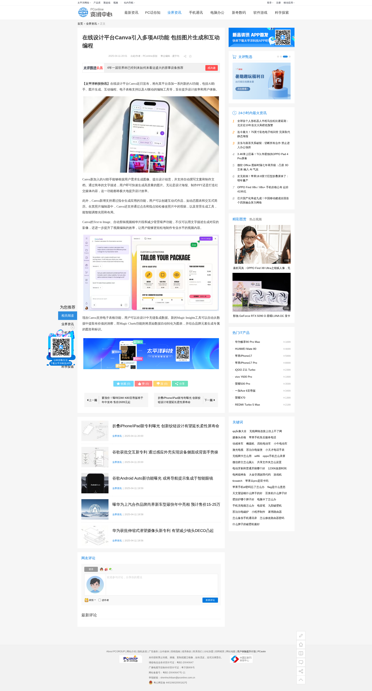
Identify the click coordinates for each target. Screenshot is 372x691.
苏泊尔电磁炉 (240, 511)
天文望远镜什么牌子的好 (247, 493)
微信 (111, 569)
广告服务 (153, 651)
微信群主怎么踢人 (243, 462)
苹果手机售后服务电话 (262, 437)
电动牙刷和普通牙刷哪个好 (248, 468)
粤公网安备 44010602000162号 (170, 682)
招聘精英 (219, 651)
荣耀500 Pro (242, 383)
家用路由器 (275, 511)
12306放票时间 (277, 468)
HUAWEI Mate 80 (245, 348)
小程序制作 (258, 511)
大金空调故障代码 (260, 474)
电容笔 (261, 505)
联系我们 (197, 651)
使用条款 (186, 651)
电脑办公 (217, 13)
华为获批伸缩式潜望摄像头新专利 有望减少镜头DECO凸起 (163, 530)
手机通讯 (196, 13)
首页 (80, 23)
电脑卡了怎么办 (266, 499)
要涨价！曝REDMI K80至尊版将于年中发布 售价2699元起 (122, 400)
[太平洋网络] (130, 662)
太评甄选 (245, 57)
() (125, 383)
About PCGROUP (115, 651)
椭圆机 (250, 443)
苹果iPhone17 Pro (246, 362)
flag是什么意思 (276, 487)
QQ (102, 569)
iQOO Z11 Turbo (245, 369)
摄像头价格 (239, 437)
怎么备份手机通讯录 (244, 518)
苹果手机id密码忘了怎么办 (248, 487)
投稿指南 (175, 651)
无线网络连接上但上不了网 (265, 431)
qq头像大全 (239, 431)
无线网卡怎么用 (241, 456)
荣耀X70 (240, 397)
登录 (269, 2)
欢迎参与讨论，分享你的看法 (124, 577)
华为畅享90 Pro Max (247, 341)
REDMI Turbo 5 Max (247, 404)
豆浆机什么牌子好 (276, 493)
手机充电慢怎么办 (243, 505)
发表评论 (210, 600)
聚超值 (106, 2)
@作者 (105, 600)
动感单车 (237, 443)
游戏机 (278, 474)
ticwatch (237, 480)
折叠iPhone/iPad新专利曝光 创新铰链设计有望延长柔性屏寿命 (179, 400)
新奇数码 (239, 13)
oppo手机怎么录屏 (274, 456)
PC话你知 (152, 13)
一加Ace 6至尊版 (245, 390)
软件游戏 (260, 13)
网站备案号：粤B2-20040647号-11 (167, 672)
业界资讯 (174, 13)
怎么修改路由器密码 (272, 518)
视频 (115, 2)
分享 (182, 383)
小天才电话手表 (274, 449)
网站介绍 (131, 651)
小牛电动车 (280, 443)
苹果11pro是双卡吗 (256, 480)
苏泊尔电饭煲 (254, 449)
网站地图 (230, 651)
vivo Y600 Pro (243, 376)
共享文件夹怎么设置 (269, 462)
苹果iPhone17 (243, 355)
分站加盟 (208, 651)
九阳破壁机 (275, 505)
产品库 (97, 2)
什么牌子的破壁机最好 (246, 524)
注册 (278, 2)
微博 (106, 569)
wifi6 (257, 456)
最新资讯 (131, 13)
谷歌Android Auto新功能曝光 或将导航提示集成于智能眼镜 (162, 478)
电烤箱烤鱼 (239, 474)
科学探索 (282, 13)
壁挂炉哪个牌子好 (243, 499)
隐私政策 (142, 651)
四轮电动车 (264, 443)
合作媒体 (164, 651)
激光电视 (237, 449)
